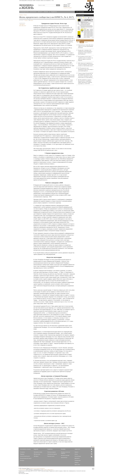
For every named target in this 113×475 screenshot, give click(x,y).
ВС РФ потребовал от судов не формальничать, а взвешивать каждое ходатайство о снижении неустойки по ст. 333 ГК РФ (85, 81)
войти (77, 11)
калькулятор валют (67, 7)
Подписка (54, 11)
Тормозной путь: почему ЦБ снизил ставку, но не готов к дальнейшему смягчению (85, 46)
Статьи (26, 20)
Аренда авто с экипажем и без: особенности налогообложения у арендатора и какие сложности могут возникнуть (85, 52)
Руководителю (24, 11)
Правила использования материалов (37, 468)
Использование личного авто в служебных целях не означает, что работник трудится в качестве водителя (85, 58)
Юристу (40, 11)
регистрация (81, 11)
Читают (78, 40)
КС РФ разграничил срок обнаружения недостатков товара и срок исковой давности (85, 69)
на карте (44, 469)
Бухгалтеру (33, 11)
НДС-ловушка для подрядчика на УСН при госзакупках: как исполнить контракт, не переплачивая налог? (86, 64)
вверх (93, 446)
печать (31, 20)
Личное (46, 11)
